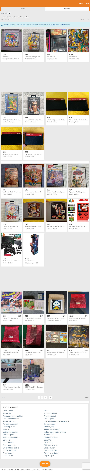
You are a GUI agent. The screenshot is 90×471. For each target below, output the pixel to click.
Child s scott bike (50, 450)
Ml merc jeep (49, 427)
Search (23, 9)
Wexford (16, 59)
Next (86, 397)
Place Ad (67, 9)
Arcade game (49, 419)
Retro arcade (8, 411)
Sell (46, 464)
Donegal (34, 59)
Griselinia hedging (51, 453)
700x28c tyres (8, 435)
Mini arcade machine (11, 419)
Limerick (35, 263)
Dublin (55, 59)
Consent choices (47, 469)
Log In (87, 3)
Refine (82, 20)
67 (50, 397)
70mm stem (48, 435)
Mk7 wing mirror (9, 427)
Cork (55, 355)
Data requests (25, 469)
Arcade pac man (9, 421)
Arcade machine (50, 413)
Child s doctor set (9, 450)
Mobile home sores (10, 432)
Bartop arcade (49, 424)
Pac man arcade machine (13, 416)
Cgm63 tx (47, 440)
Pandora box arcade (11, 424)
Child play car (49, 448)
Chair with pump (9, 445)
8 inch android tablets (11, 437)
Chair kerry (48, 443)
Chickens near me (51, 445)
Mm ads (6, 429)
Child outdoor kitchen (11, 448)
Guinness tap (8, 456)
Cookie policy (36, 469)
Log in (17, 469)
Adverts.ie (9, 3)
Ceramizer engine (51, 437)
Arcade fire (7, 413)
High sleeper (49, 456)
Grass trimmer (8, 453)
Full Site (3, 469)
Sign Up (80, 3)
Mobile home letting (51, 429)
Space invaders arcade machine (56, 421)
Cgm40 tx (6, 440)
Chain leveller (8, 443)
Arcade (47, 411)
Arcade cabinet (50, 416)
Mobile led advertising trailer (55, 432)
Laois (33, 389)
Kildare (77, 228)
